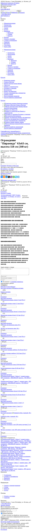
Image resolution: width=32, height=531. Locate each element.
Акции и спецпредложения (12, 485)
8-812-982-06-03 (5, 9)
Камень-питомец (5, 292)
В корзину (4, 165)
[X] (9, 177)
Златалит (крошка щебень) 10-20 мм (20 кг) (13, 353)
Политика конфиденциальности (10, 521)
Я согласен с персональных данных (12, 282)
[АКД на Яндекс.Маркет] (3, 12)
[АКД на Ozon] (7, 12)
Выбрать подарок (6, 173)
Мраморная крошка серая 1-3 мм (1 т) (11, 406)
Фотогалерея (8, 26)
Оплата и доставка (9, 39)
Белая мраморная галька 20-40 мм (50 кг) (12, 368)
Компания (7, 31)
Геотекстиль (7, 25)
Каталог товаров (10, 131)
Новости (10, 36)
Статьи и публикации (10, 40)
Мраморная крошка (9, 23)
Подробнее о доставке (7, 169)
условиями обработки (16, 281)
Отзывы (10, 34)
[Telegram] (18, 177)
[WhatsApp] (14, 177)
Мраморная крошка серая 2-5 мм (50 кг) (12, 303)
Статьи (6, 487)
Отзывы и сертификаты (11, 476)
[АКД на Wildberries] (14, 12)
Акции (6, 28)
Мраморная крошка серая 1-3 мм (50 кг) (12, 340)
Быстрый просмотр (6, 288)
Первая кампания (7, 513)
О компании (7, 475)
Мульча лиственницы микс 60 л (10, 328)
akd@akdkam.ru (5, 15)
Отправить (4, 285)
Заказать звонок (5, 505)
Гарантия (6, 42)
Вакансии (10, 32)
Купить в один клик (13, 165)
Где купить (7, 45)
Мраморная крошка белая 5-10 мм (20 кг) (13, 315)
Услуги (6, 29)
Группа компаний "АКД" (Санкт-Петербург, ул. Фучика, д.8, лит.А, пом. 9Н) (11, 196)
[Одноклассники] (4, 177)
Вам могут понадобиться (8, 286)
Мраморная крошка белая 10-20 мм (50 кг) (13, 394)
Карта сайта (7, 46)
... (4, 51)
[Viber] (11, 177)
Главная (3, 131)
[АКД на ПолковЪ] (21, 12)
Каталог (6, 37)
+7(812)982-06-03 (6, 14)
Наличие (3, 193)
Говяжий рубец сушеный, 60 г (9, 416)
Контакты (7, 43)
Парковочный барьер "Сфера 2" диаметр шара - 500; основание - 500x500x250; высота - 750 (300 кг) (16, 382)
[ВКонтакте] (2, 177)
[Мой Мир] (6, 177)
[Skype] (16, 177)
